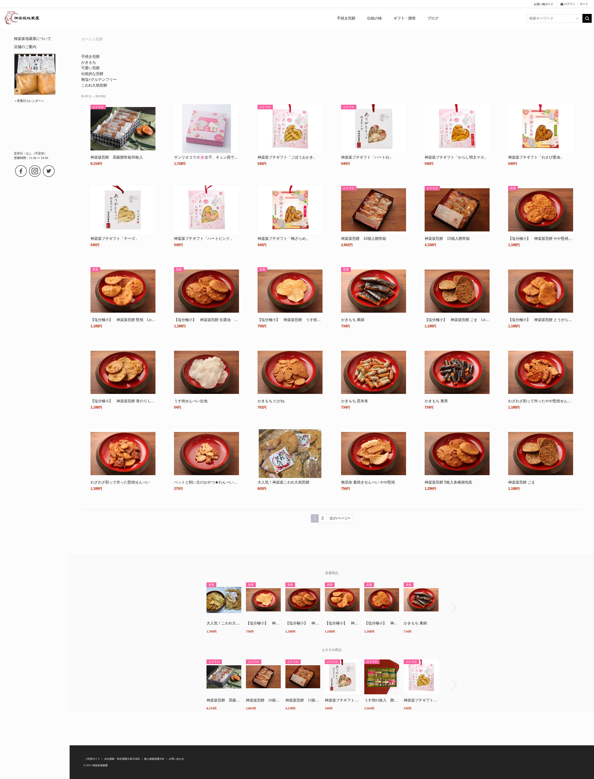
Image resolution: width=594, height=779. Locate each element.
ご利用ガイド (93, 758)
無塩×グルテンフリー (99, 79)
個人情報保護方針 (154, 758)
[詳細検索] (577, 18)
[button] (209, 608)
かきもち (88, 62)
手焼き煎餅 (90, 56)
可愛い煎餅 (90, 68)
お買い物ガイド (543, 4)
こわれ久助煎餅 (94, 85)
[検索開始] (587, 18)
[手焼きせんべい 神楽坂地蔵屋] (22, 18)
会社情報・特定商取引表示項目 (122, 758)
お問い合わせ (176, 758)
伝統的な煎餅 (92, 74)
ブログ (433, 18)
